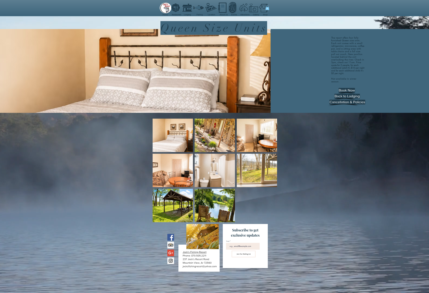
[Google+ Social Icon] (170, 253)
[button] (267, 7)
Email (227, 241)
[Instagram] (170, 260)
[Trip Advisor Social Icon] (170, 245)
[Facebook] (170, 237)
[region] (199, 248)
